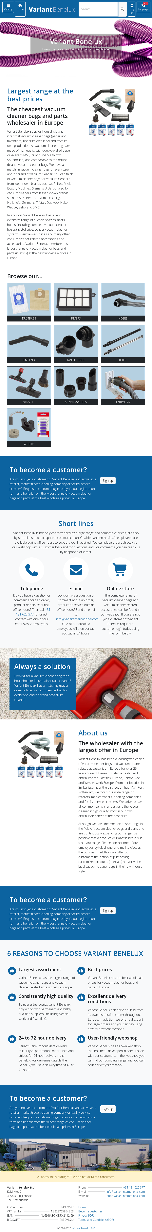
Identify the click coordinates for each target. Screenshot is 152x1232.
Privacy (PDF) (86, 1215)
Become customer (90, 1211)
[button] (132, 9)
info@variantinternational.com (77, 619)
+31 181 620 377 (134, 1187)
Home (82, 1207)
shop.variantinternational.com (126, 1196)
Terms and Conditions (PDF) (96, 1220)
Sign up (108, 480)
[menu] (8, 7)
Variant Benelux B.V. (84, 1228)
